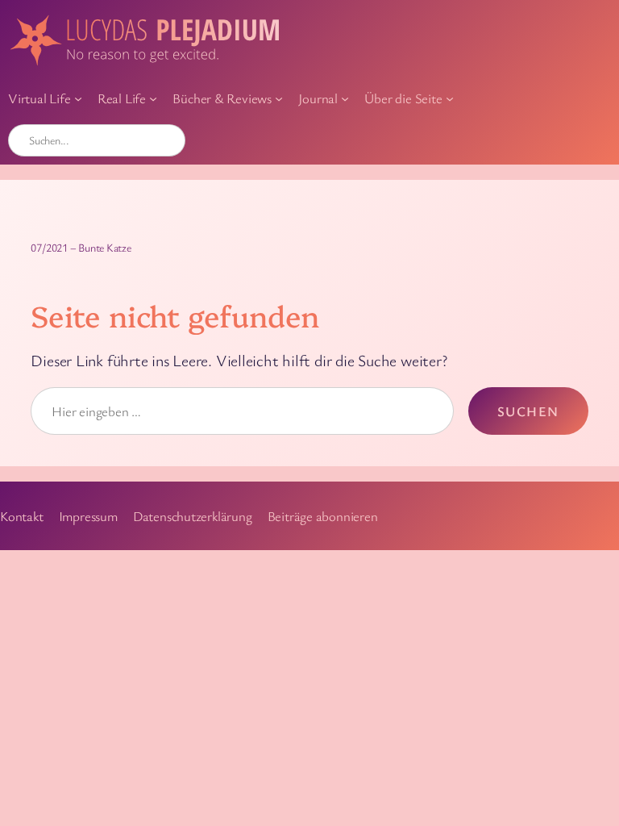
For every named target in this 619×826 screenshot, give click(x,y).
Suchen (528, 411)
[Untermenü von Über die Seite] (450, 98)
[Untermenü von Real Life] (153, 98)
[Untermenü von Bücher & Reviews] (279, 98)
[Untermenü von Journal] (345, 98)
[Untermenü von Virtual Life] (78, 98)
